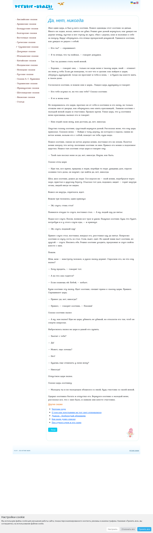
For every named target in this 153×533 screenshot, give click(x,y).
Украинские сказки (27, 83)
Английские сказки (27, 19)
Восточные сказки (26, 37)
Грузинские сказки (28, 46)
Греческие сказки (26, 42)
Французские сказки (28, 88)
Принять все (144, 529)
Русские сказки (25, 74)
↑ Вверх (53, 429)
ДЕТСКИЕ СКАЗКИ (134, 450)
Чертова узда (59, 409)
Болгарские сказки (27, 33)
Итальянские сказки (27, 56)
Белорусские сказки (27, 28)
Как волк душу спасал (63, 419)
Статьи (20, 101)
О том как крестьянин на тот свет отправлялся (76, 412)
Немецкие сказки (26, 69)
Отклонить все (128, 529)
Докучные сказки (26, 51)
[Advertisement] (76, 493)
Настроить (112, 529)
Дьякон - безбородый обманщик (69, 415)
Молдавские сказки (27, 65)
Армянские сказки (26, 24)
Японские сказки (26, 97)
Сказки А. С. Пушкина (28, 78)
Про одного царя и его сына (66, 422)
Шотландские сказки (28, 92)
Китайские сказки (26, 60)
